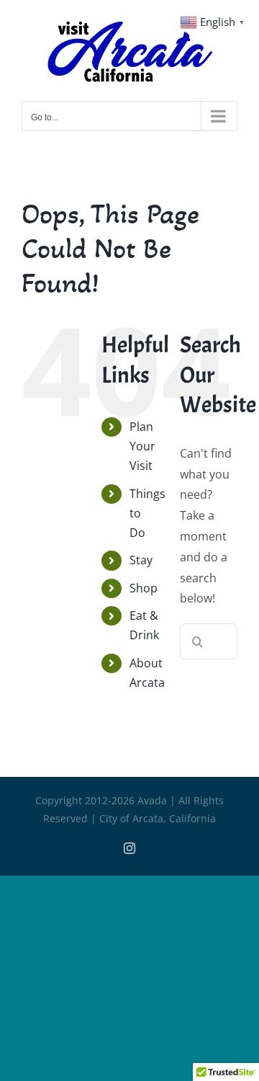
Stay (141, 560)
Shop (144, 588)
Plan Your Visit (142, 446)
